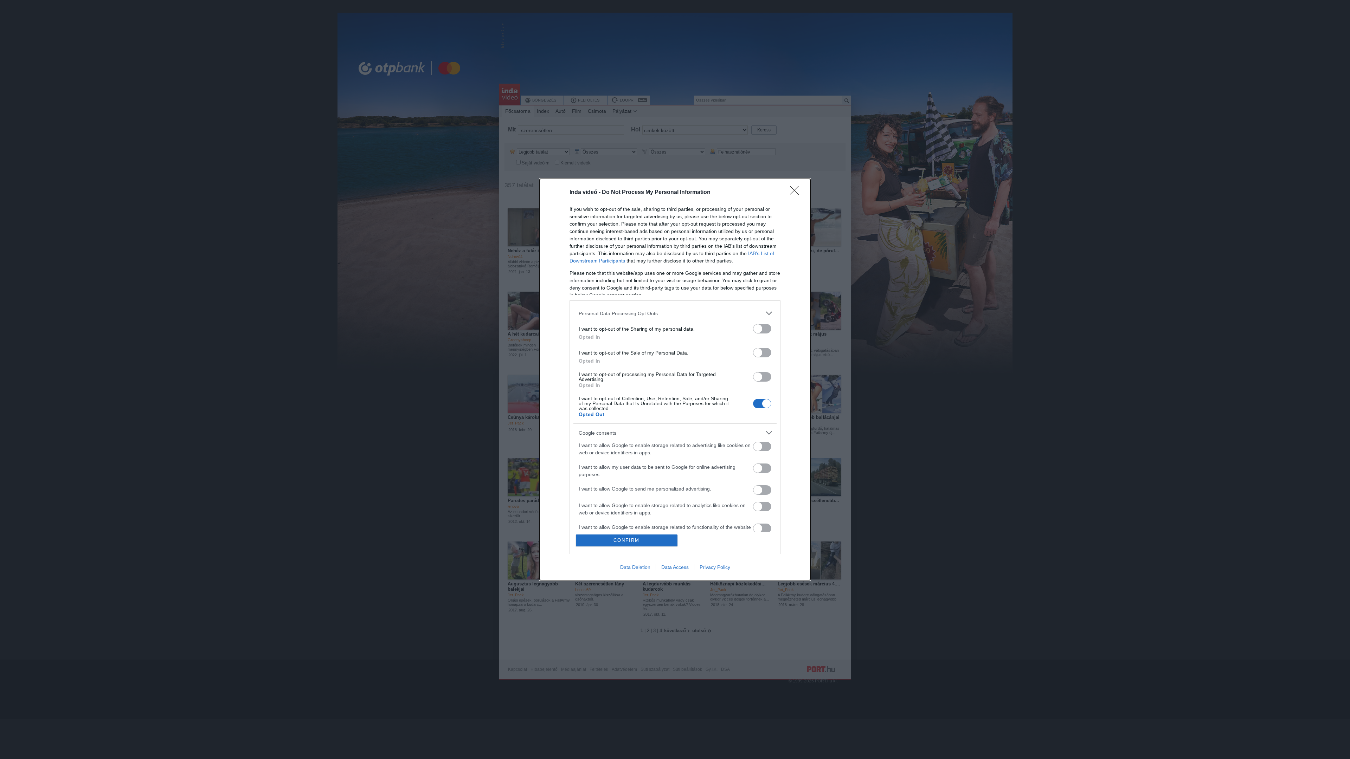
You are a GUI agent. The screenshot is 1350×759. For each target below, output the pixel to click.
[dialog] (675, 379)
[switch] (762, 328)
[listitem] (675, 313)
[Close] (796, 192)
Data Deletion (635, 567)
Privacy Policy (715, 567)
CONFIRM (626, 540)
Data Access (675, 567)
